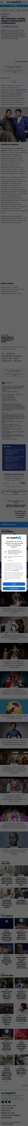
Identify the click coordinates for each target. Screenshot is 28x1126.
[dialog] (14, 563)
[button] (14, 561)
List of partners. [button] (15, 570)
